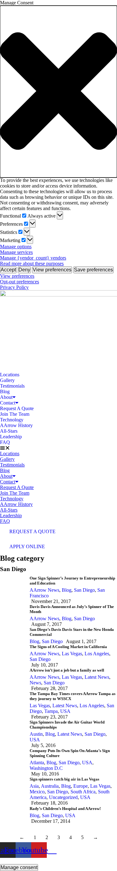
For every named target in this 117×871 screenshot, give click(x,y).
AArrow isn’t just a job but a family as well (67, 670)
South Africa (83, 791)
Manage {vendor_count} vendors (33, 257)
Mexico (37, 791)
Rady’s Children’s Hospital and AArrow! (65, 808)
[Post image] (12, 590)
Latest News (97, 677)
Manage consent (19, 867)
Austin (36, 734)
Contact (7, 402)
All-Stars (8, 431)
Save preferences (93, 269)
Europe (80, 786)
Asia (34, 786)
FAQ (5, 442)
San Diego (84, 590)
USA (65, 711)
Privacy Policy (14, 287)
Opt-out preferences (19, 281)
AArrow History (16, 425)
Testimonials (12, 386)
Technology (11, 419)
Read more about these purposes (32, 263)
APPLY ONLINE (27, 546)
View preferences (52, 269)
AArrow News (44, 590)
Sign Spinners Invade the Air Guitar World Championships (67, 724)
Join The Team (14, 414)
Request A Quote (17, 408)
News (35, 682)
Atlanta (37, 762)
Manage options (16, 246)
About (6, 397)
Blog (5, 391)
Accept (8, 269)
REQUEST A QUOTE (32, 531)
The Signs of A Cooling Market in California (68, 646)
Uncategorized (63, 797)
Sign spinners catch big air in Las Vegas (64, 779)
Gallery (7, 380)
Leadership (11, 436)
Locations (9, 374)
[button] (58, 92)
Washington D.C (46, 768)
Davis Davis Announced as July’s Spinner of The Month (72, 609)
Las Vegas (72, 653)
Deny (24, 269)
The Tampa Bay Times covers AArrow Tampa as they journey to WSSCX (72, 696)
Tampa (51, 711)
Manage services (16, 252)
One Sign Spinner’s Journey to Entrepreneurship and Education (72, 580)
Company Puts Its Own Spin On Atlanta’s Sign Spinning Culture (70, 753)
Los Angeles (97, 653)
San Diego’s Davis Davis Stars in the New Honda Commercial (72, 632)
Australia (50, 786)
